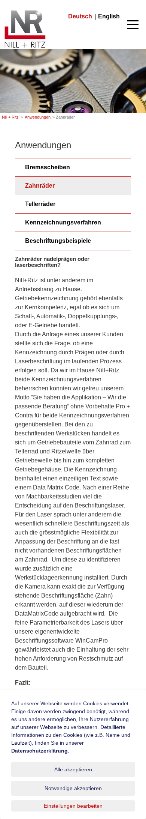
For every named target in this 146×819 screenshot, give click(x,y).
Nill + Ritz (25, 11)
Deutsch (80, 16)
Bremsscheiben (47, 167)
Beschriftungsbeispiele (58, 241)
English (109, 16)
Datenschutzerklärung (39, 751)
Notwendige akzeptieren (73, 788)
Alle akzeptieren (73, 769)
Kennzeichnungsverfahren (63, 222)
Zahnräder (40, 185)
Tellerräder (40, 204)
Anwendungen (38, 117)
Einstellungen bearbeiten (73, 806)
